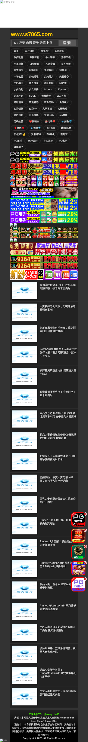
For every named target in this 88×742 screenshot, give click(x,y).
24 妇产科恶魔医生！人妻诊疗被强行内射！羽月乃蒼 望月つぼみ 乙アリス (58, 352)
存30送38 (33, 140)
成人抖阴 (49, 83)
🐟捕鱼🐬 (66, 121)
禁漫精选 (33, 102)
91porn (48, 89)
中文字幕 (50, 57)
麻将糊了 (18, 147)
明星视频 (18, 63)
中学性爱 (18, 76)
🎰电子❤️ (50, 121)
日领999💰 (19, 134)
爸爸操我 (49, 70)
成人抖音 (33, 83)
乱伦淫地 (33, 76)
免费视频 (18, 108)
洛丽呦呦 (62, 108)
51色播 (63, 83)
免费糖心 (64, 76)
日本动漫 (66, 63)
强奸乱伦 (18, 57)
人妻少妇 (50, 63)
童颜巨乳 (34, 57)
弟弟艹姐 (18, 95)
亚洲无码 (49, 115)
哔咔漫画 (18, 102)
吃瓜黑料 (49, 102)
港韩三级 (66, 57)
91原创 (63, 70)
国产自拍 (29, 51)
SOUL (32, 95)
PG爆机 (51, 134)
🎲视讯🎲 (66, 128)
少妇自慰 (18, 89)
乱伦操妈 (33, 115)
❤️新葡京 (34, 121)
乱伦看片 (49, 76)
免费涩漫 (46, 95)
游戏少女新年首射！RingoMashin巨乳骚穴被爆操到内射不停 (58, 673)
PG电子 (63, 140)
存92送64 (48, 140)
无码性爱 (18, 121)
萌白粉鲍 (18, 115)
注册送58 (36, 134)
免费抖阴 (18, 70)
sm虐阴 (63, 115)
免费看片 (64, 102)
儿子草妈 (47, 108)
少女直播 (33, 89)
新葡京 (63, 134)
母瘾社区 (33, 70)
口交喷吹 (34, 63)
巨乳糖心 (18, 83)
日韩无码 (59, 51)
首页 (16, 51)
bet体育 (51, 128)
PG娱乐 (18, 140)
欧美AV (44, 51)
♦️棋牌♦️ (19, 128)
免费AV (33, 108)
